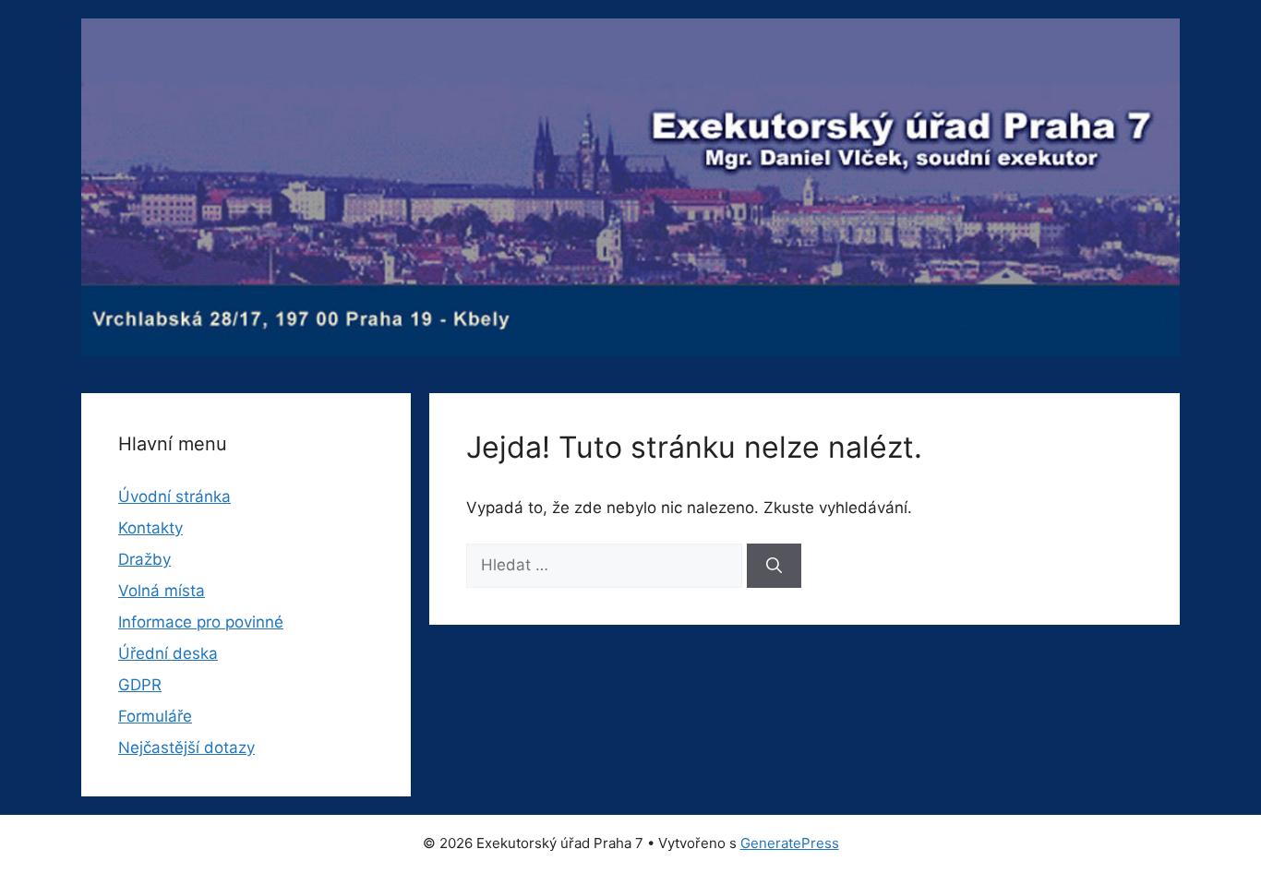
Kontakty (150, 528)
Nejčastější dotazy (186, 747)
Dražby (144, 559)
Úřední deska (168, 653)
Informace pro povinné (200, 622)
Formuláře (155, 716)
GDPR (140, 685)
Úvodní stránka (174, 496)
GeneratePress (789, 843)
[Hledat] (774, 566)
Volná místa (161, 590)
